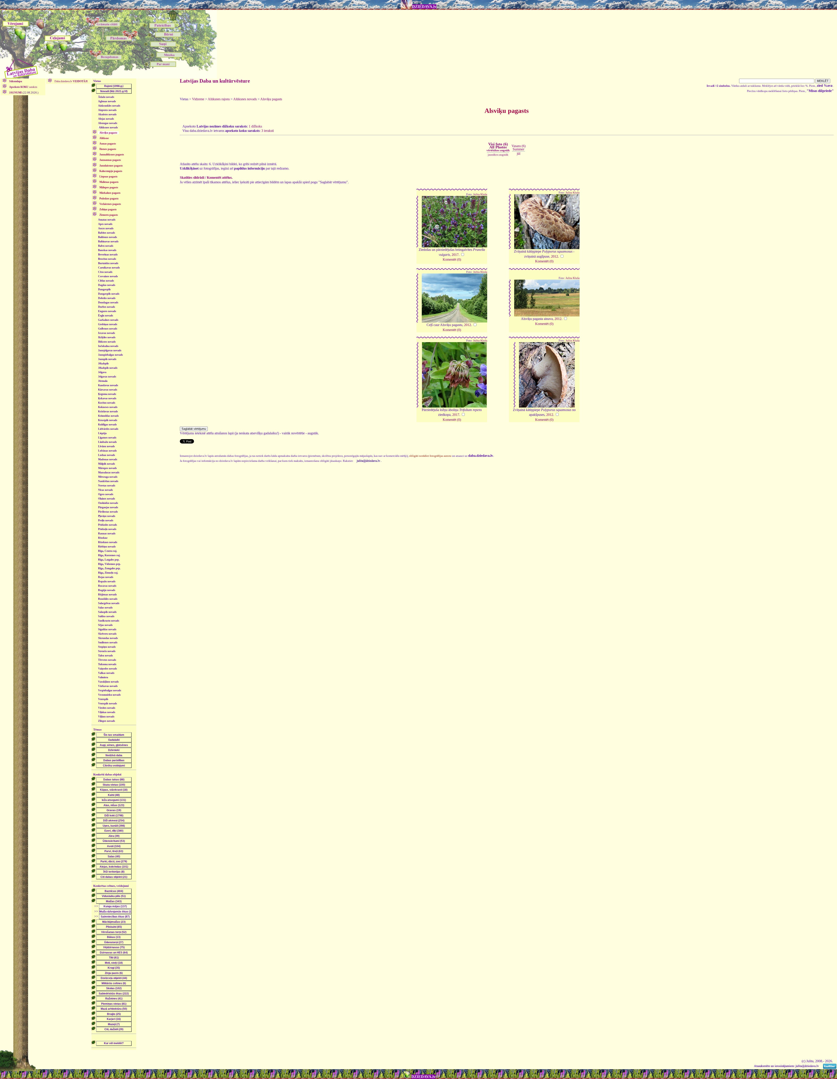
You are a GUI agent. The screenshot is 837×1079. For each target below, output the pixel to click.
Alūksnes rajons (219, 99)
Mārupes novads (107, 468)
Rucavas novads (107, 585)
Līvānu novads (106, 446)
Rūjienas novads (107, 594)
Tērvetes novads (107, 659)
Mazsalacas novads (108, 472)
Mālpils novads (106, 463)
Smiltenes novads (107, 642)
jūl (518, 153)
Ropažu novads (107, 581)
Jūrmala (102, 380)
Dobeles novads (107, 298)
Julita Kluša (480, 194)
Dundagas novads (108, 302)
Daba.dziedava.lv (71, 81)
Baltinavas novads (108, 241)
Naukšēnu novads (108, 481)
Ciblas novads (106, 280)
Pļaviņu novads (106, 516)
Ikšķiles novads (107, 337)
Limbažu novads (107, 441)
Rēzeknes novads (107, 542)
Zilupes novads (106, 720)
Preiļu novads (105, 520)
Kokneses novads (107, 407)
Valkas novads (106, 673)
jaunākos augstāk (498, 154)
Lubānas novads (107, 450)
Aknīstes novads (107, 114)
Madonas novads (107, 459)
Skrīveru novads (107, 633)
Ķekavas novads (107, 398)
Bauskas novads (107, 250)
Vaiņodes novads (107, 668)
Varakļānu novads (108, 681)
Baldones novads (107, 237)
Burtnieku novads (108, 263)
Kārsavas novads (107, 389)
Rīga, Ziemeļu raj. (108, 572)
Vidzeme (198, 99)
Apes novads (105, 224)
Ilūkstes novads (107, 341)
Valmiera (103, 677)
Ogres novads (105, 494)
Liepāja (102, 433)
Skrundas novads (108, 638)
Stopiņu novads (107, 646)
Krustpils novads (107, 420)
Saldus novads (106, 616)
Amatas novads (107, 219)
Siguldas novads (107, 629)
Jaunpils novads (107, 359)
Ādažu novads (106, 97)
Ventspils (103, 699)
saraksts (23, 86)
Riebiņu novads (107, 546)
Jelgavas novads (107, 376)
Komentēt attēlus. (220, 177)
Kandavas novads (108, 385)
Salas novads (105, 607)
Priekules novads (107, 524)
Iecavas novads (106, 333)
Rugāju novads (106, 590)
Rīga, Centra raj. (107, 550)
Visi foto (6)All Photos (498, 147)
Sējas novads (105, 625)
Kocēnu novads (106, 402)
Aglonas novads (107, 101)
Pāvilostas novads (108, 511)
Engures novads (107, 311)
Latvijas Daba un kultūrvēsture (215, 81)
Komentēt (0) (452, 259)
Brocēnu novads (107, 258)
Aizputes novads (107, 110)
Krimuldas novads (108, 415)
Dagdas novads (106, 285)
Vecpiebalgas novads (109, 690)
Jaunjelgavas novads (109, 350)
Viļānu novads (106, 716)
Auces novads (106, 228)
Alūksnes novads (108, 127)
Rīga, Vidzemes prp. (109, 564)
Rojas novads (105, 577)
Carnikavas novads (109, 267)
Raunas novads (107, 533)
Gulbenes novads (107, 328)
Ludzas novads (106, 455)
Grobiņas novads (107, 324)
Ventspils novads (107, 703)
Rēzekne (102, 537)
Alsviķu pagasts (271, 99)
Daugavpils (104, 289)
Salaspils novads (107, 611)
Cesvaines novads (108, 276)
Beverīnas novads (108, 254)
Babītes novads (106, 232)
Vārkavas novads (108, 686)
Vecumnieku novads (109, 694)
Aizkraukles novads (109, 105)
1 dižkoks (255, 126)
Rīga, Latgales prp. (108, 559)
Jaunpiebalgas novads (110, 354)
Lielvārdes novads (108, 428)
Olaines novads (106, 498)
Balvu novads (105, 245)
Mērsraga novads (107, 476)
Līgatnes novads (107, 437)
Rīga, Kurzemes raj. (109, 555)
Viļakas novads (106, 712)
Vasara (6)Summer (519, 147)
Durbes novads (106, 306)
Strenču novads (107, 651)
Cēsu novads (105, 272)
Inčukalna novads (108, 346)
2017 (455, 255)
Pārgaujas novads (108, 507)
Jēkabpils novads (107, 367)
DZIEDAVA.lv (424, 6)
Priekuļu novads (107, 529)
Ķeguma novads (107, 394)
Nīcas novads (105, 489)
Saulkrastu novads (108, 620)
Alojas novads (106, 118)
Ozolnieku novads (108, 503)
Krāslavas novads (108, 411)
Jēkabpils (103, 363)
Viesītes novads (106, 707)
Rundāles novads (107, 598)
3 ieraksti (267, 131)
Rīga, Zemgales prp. (109, 568)
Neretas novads (106, 485)
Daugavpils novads (108, 293)
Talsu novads (105, 655)
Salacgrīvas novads (108, 603)
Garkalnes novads (108, 319)
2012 (554, 256)
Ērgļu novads (105, 315)
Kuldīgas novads (107, 424)
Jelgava (102, 372)
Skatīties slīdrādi (192, 177)
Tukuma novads (107, 664)
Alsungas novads (107, 123)
